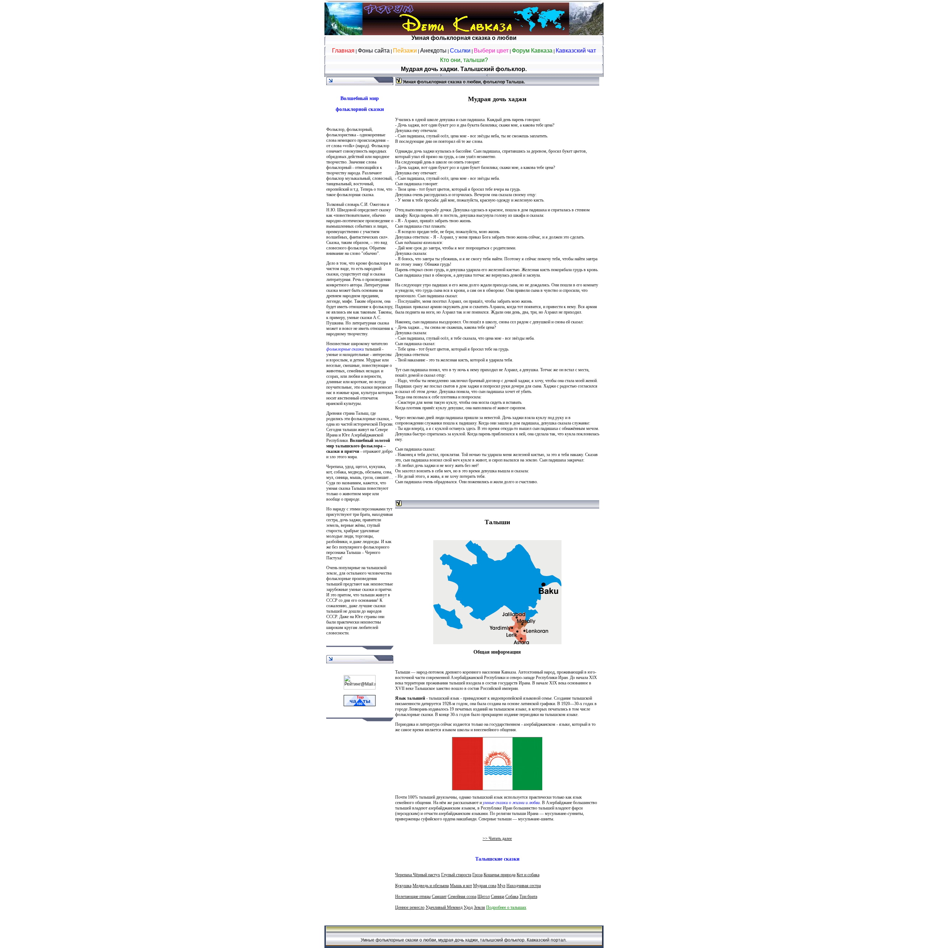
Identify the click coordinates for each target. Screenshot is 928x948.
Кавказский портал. (547, 940)
